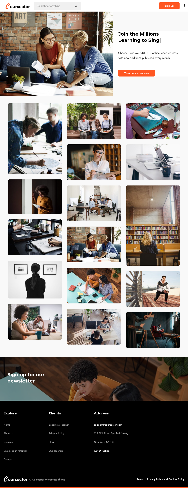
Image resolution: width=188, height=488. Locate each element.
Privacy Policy (56, 433)
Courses (8, 442)
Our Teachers (56, 451)
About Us (9, 433)
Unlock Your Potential (15, 451)
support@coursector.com (108, 425)
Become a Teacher (59, 425)
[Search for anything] (76, 6)
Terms (140, 479)
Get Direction (102, 451)
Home (7, 425)
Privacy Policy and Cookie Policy (165, 479)
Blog (51, 442)
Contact (8, 459)
